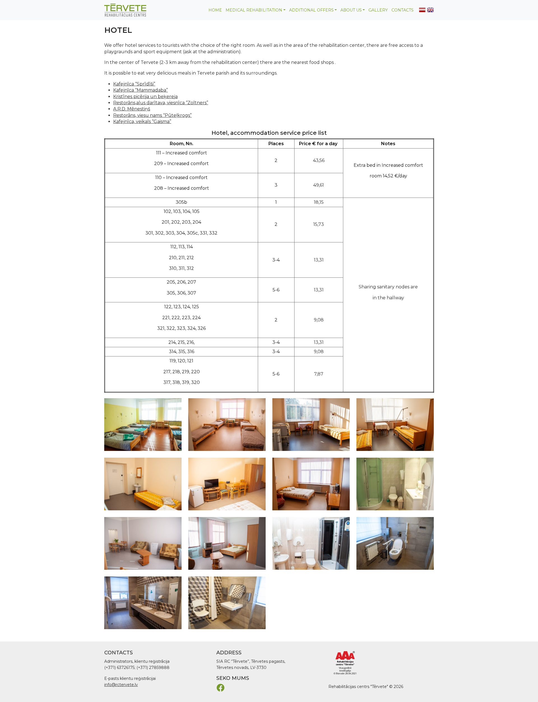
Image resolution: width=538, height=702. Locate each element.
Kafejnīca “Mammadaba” (140, 90)
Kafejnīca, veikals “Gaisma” (142, 121)
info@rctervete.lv (121, 684)
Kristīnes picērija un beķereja (145, 96)
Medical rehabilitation (254, 10)
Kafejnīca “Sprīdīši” (134, 84)
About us (351, 10)
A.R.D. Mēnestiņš (131, 109)
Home (215, 10)
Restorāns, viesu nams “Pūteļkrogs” (152, 115)
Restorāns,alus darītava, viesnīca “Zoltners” (160, 102)
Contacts (402, 10)
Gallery (378, 10)
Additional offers (311, 10)
